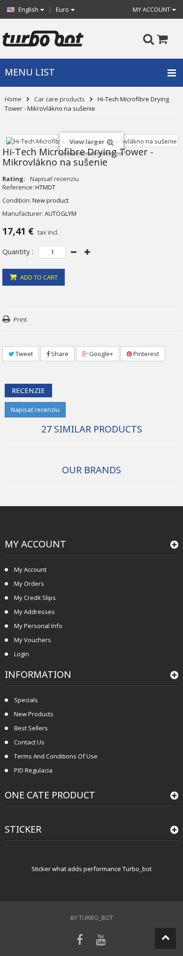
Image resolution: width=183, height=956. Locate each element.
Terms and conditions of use (56, 756)
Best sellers (31, 728)
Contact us (29, 742)
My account (35, 544)
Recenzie (28, 390)
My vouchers (32, 640)
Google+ (100, 353)
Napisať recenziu (54, 179)
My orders (29, 583)
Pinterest (145, 353)
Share (59, 353)
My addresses (34, 611)
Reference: (18, 187)
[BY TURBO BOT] (43, 38)
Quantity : (17, 251)
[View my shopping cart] (169, 39)
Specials (26, 700)
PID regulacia (33, 770)
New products (33, 714)
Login (21, 654)
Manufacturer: (22, 213)
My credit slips (35, 597)
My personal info (38, 626)
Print (20, 319)
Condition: (16, 200)
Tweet (23, 353)
